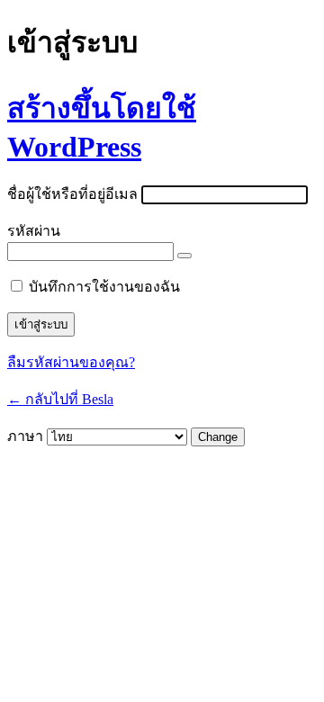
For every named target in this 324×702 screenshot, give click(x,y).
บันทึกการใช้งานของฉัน (104, 286)
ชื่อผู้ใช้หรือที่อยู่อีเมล (72, 194)
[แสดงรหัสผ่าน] (184, 255)
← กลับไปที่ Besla (60, 399)
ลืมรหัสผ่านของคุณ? (71, 362)
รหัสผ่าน (33, 230)
